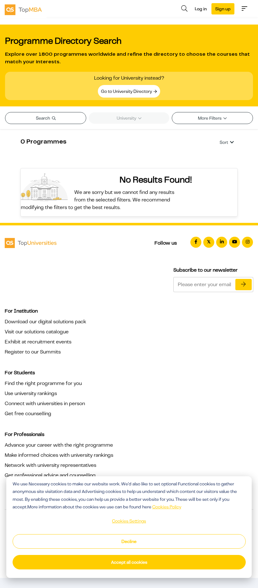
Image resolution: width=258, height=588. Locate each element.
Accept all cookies (129, 562)
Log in (201, 9)
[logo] (23, 9)
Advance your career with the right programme (59, 445)
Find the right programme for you (43, 383)
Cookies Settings (129, 521)
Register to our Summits (33, 352)
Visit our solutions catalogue (37, 332)
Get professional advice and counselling (50, 475)
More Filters (210, 118)
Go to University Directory (127, 91)
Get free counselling (28, 413)
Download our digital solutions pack (45, 322)
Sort (224, 142)
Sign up (223, 9)
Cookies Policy (166, 507)
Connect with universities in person (45, 403)
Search (43, 118)
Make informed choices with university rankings (59, 455)
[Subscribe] (243, 284)
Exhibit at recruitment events (38, 342)
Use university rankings (31, 393)
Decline (129, 541)
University (127, 118)
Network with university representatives (50, 465)
